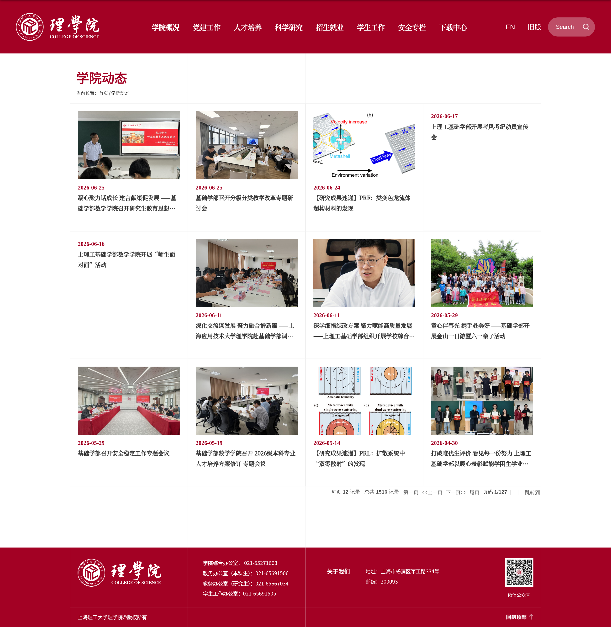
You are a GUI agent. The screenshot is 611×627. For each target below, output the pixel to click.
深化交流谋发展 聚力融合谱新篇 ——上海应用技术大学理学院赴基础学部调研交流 (245, 335)
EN (510, 27)
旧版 (535, 27)
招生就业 (330, 27)
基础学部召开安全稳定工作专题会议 (123, 453)
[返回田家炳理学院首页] (58, 15)
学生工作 (371, 27)
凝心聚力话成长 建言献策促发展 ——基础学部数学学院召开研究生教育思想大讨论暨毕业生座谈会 (127, 207)
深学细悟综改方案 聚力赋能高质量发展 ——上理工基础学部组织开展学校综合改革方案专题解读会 (364, 335)
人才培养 (248, 27)
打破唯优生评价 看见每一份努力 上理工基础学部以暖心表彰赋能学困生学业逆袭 (481, 463)
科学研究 (289, 27)
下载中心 (453, 27)
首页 (103, 93)
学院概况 (165, 27)
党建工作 (207, 27)
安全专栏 (412, 27)
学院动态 (120, 93)
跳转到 (533, 492)
